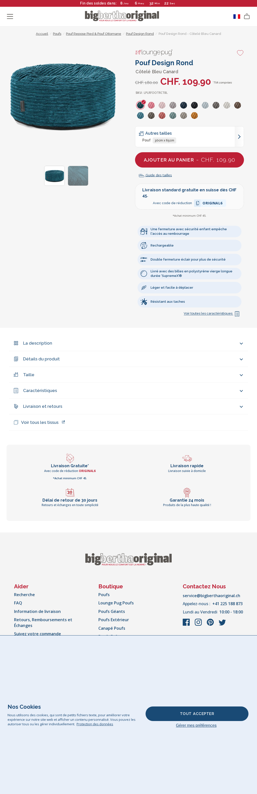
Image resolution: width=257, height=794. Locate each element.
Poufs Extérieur (113, 619)
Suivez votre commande (37, 634)
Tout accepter (197, 713)
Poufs (104, 594)
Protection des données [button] (95, 724)
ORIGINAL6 (213, 204)
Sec (172, 3)
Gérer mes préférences (196, 725)
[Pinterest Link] (211, 624)
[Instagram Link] (199, 624)
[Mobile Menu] (10, 16)
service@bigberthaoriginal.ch (211, 595)
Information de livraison (37, 611)
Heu (141, 3)
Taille (28, 374)
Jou (126, 3)
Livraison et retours (42, 406)
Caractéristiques (40, 390)
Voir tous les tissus (39, 422)
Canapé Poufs (111, 628)
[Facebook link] (187, 624)
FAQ (18, 603)
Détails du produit (41, 358)
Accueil (42, 34)
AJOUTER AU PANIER (189, 159)
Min (157, 3)
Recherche (24, 594)
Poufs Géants (111, 611)
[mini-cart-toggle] (247, 17)
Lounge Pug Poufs (116, 603)
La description (37, 343)
